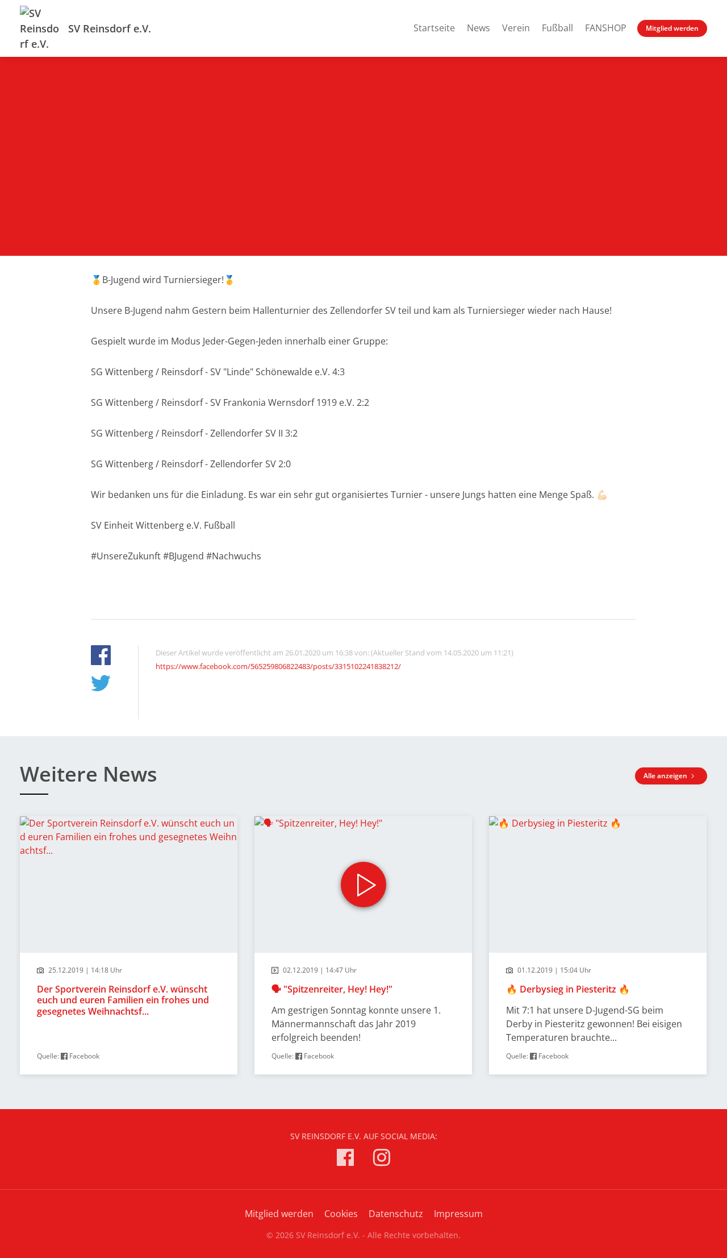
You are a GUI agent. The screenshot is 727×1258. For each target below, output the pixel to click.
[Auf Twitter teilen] (101, 684)
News (478, 28)
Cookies (341, 1213)
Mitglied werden (672, 28)
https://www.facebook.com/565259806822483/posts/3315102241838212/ (278, 666)
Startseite (434, 28)
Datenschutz (396, 1213)
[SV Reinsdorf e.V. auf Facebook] (345, 1159)
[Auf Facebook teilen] (101, 657)
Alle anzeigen (666, 775)
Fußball (557, 28)
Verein (516, 28)
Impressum (458, 1213)
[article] (128, 945)
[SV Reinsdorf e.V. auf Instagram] (381, 1159)
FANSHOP (605, 28)
